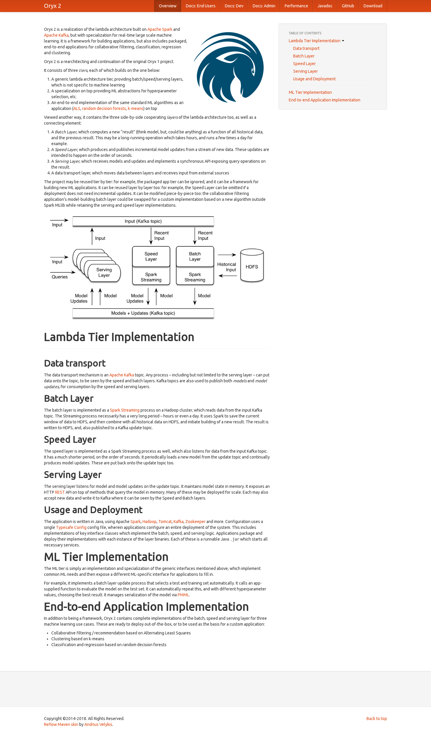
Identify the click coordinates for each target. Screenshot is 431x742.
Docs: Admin (264, 6)
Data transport (306, 48)
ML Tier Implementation (310, 92)
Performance (296, 6)
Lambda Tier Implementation (315, 40)
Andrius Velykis (98, 724)
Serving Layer (305, 71)
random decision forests (104, 108)
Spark (135, 521)
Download (373, 6)
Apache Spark (159, 29)
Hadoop (149, 521)
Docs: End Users (201, 6)
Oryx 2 (52, 5)
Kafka (179, 521)
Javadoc (325, 6)
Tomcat (165, 521)
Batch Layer (304, 56)
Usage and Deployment (314, 79)
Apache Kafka (56, 35)
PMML (183, 594)
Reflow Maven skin (61, 724)
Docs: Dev (234, 6)
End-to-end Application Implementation (324, 100)
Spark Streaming (125, 410)
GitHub (348, 6)
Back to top (376, 718)
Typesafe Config (71, 527)
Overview (168, 6)
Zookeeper (195, 521)
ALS (76, 108)
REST (60, 492)
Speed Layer (304, 63)
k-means (135, 108)
